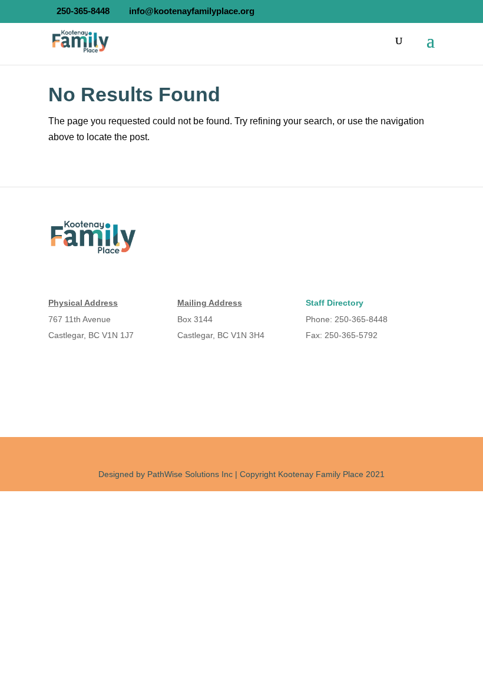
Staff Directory (334, 302)
